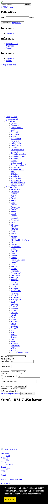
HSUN (14, 264)
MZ (13, 302)
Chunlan (14, 238)
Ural (13, 339)
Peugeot (14, 306)
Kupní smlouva (12, 44)
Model (3, 359)
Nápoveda (10, 58)
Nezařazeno (16, 145)
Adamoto (15, 192)
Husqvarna (15, 266)
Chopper (15, 123)
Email (3, 18)
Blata (13, 227)
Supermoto (15, 167)
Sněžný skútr (16, 163)
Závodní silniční (17, 185)
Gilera (14, 258)
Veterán (15, 176)
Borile (14, 231)
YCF (13, 348)
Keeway (14, 277)
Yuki (13, 350)
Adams (14, 194)
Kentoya (14, 280)
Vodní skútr (16, 178)
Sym (13, 330)
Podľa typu (10, 121)
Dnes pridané (11, 117)
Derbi (13, 249)
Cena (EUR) (6, 366)
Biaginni (14, 225)
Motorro (14, 293)
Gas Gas (14, 255)
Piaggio (14, 308)
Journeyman (16, 273)
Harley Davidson (18, 260)
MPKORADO (17, 297)
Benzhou (15, 220)
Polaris (14, 310)
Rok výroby (5, 361)
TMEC (14, 335)
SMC (13, 324)
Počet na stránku (7, 391)
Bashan (14, 218)
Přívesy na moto (17, 150)
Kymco (14, 284)
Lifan (13, 286)
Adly (13, 196)
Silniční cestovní (18, 154)
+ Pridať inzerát (7, 7)
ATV (13, 214)
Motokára (15, 141)
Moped (14, 136)
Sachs (13, 317)
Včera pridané (12, 119)
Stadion (14, 326)
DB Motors (16, 247)
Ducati (14, 251)
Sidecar (14, 152)
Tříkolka (14, 174)
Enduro (15, 132)
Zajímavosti (16, 181)
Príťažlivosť (5, 371)
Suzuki (14, 328)
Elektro (14, 130)
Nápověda (10, 33)
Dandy (14, 244)
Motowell (15, 295)
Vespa (13, 341)
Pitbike (14, 147)
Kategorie (5, 65)
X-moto (14, 343)
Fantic (14, 253)
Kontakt (9, 61)
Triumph (14, 337)
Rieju (13, 315)
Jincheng (15, 271)
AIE (13, 203)
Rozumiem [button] (9, 500)
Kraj (2, 374)
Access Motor (17, 189)
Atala (13, 211)
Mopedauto (16, 139)
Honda (14, 262)
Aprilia (14, 209)
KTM (14, 282)
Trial (13, 172)
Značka (4, 356)
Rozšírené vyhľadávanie (10, 393)
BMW (14, 229)
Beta (13, 222)
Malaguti (15, 288)
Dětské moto (17, 128)
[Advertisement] (24, 90)
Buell (13, 233)
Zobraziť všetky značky (20, 352)
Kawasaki (16, 275)
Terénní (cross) (17, 169)
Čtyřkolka (16, 125)
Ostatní (14, 304)
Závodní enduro (18, 183)
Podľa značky (11, 187)
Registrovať (16, 23)
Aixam (14, 205)
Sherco (14, 319)
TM (13, 332)
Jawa (14, 269)
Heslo (31, 18)
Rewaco (14, 313)
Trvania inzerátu (7, 386)
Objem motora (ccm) (9, 376)
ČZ (13, 242)
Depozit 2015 (11, 48)
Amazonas (15, 207)
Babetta (15, 216)
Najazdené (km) (7, 381)
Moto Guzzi (16, 291)
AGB (13, 200)
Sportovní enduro (18, 165)
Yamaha (15, 346)
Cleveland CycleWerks (20, 240)
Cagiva (14, 236)
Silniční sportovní (18, 158)
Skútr (14, 161)
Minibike (15, 134)
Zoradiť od (5, 389)
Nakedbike (16, 143)
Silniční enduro (18, 156)
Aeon (13, 198)
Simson (14, 321)
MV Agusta (16, 299)
